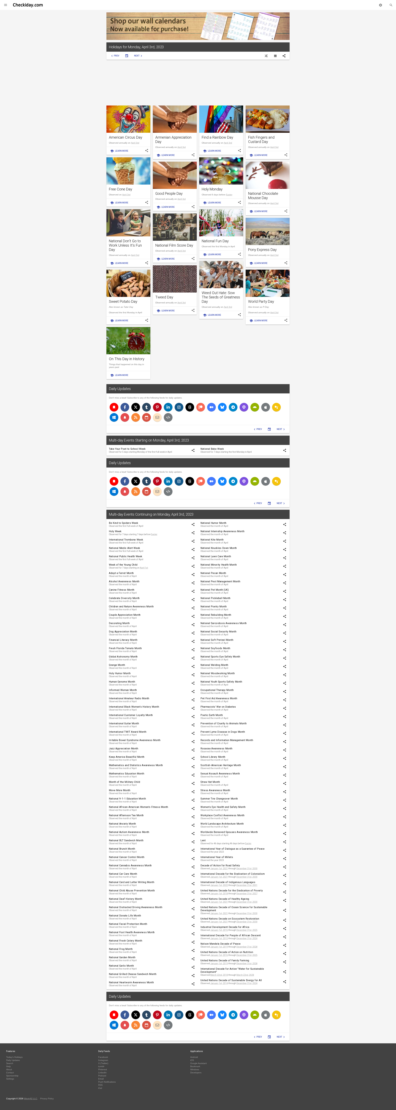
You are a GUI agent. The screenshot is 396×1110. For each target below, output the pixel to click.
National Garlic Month (121, 965)
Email (101, 1079)
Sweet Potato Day (123, 301)
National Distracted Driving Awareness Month (135, 907)
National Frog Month (121, 949)
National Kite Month (212, 539)
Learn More (119, 151)
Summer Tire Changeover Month (219, 798)
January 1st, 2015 (219, 938)
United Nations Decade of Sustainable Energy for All (231, 980)
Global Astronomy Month (123, 656)
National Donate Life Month (125, 915)
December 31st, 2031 (247, 885)
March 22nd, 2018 (219, 975)
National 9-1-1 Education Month (127, 798)
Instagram (103, 1060)
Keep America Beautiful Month (126, 756)
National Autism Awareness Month (129, 832)
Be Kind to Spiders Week (123, 523)
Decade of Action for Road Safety (220, 865)
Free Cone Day (120, 189)
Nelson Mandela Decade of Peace (220, 943)
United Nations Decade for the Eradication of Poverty (231, 890)
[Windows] (114, 417)
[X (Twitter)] (135, 407)
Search (9, 1063)
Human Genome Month (122, 681)
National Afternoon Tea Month (126, 815)
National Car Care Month (123, 873)
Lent (203, 840)
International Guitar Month (124, 723)
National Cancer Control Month (126, 857)
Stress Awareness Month (215, 790)
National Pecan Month (213, 573)
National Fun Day (215, 241)
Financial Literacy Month (123, 639)
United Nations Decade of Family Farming (224, 960)
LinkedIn (102, 1072)
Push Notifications (107, 1082)
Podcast (102, 1075)
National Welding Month (214, 665)
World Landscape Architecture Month (222, 823)
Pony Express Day (262, 250)
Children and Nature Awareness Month (131, 606)
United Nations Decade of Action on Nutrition (226, 952)
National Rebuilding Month (215, 614)
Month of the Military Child (124, 781)
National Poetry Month (213, 606)
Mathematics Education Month (126, 773)
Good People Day (169, 193)
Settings (10, 1079)
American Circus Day (125, 137)
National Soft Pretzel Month (216, 639)
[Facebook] (125, 407)
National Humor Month (213, 523)
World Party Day (261, 301)
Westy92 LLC (30, 1098)
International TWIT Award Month (127, 731)
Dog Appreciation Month (123, 631)
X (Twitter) (103, 1063)
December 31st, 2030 (247, 868)
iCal (100, 1088)
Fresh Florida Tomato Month (125, 648)
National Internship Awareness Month (222, 531)
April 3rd (135, 143)
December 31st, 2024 (247, 938)
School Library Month (212, 756)
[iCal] (146, 417)
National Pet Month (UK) (214, 589)
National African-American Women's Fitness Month (138, 807)
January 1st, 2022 (219, 885)
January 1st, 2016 (219, 930)
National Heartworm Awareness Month (131, 982)
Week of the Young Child (123, 564)
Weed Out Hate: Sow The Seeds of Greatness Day (221, 297)
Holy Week (115, 531)
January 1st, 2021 (219, 868)
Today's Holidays (14, 1057)
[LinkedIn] (168, 407)
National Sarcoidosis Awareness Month (223, 623)
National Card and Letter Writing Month (131, 882)
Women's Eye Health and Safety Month (222, 807)
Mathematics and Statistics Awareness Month (136, 765)
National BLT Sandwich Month (126, 840)
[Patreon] (200, 407)
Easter (229, 194)
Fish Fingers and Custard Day (261, 139)
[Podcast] (244, 407)
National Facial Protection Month (128, 923)
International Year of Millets (216, 857)
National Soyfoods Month (215, 648)
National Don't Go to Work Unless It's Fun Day (125, 245)
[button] (5, 5)
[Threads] (189, 407)
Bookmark (195, 1066)
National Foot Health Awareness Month (132, 932)
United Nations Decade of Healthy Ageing (224, 898)
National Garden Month (122, 957)
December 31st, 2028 (247, 947)
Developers (195, 1072)
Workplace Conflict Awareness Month (222, 815)
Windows (194, 1069)
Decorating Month (119, 623)
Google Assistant (198, 1063)
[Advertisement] (198, 82)
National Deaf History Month (125, 898)
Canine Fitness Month (121, 589)
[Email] (157, 417)
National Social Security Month (218, 631)
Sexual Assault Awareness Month (220, 773)
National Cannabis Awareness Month (130, 865)
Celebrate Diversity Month (124, 598)
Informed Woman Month (123, 690)
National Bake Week (212, 448)
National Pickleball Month (215, 598)
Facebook (103, 1057)
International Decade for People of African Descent (230, 935)
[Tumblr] (146, 407)
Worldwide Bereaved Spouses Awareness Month (229, 832)
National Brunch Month (122, 848)
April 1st (144, 568)
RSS (100, 1085)
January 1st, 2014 (219, 983)
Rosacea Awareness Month (216, 748)
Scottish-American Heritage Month (220, 765)
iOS (192, 1060)
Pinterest (102, 1069)
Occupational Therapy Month (217, 690)
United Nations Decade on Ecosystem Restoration (229, 918)
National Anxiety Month (122, 823)
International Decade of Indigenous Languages (227, 882)
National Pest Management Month (220, 581)
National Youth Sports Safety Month (221, 681)
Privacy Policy (47, 1098)
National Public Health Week (125, 556)
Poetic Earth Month (211, 715)
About (9, 1069)
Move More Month (119, 790)
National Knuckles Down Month (218, 548)
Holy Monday (212, 189)
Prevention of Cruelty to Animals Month (223, 723)
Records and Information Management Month (226, 740)
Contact (10, 1072)
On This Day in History (126, 359)
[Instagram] (179, 407)
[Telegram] (233, 407)
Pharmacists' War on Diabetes (218, 706)
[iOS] (265, 407)
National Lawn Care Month (215, 556)
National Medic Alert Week (124, 548)
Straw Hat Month (210, 781)
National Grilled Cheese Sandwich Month (132, 974)
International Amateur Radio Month (129, 698)
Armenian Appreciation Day (173, 139)
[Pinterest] (157, 407)
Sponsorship (12, 1075)
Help (8, 1066)
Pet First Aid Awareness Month (218, 698)
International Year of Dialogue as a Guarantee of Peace (232, 848)
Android (194, 1057)
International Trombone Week (126, 539)
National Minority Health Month (218, 564)
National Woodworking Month (217, 673)
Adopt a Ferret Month (121, 573)
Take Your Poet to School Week (127, 448)
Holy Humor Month (120, 673)
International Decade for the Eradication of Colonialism (232, 873)
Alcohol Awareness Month (124, 581)
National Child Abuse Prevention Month (132, 890)
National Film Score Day (174, 245)
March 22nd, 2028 (245, 975)
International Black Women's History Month (134, 706)
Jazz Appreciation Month (123, 748)
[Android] (254, 407)
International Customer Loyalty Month (131, 715)
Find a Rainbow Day (217, 137)
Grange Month (117, 665)
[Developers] (168, 417)
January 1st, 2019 (219, 947)
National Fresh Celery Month (125, 940)
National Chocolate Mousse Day (263, 195)
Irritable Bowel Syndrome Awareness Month (135, 740)
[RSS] (135, 417)
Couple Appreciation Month (125, 614)
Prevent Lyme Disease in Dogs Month (222, 731)
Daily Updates (120, 389)
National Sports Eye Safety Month (220, 656)
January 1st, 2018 (219, 893)
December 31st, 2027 (247, 893)
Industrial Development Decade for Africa (224, 927)
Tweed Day (164, 297)
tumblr (101, 1066)
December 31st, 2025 (247, 930)
